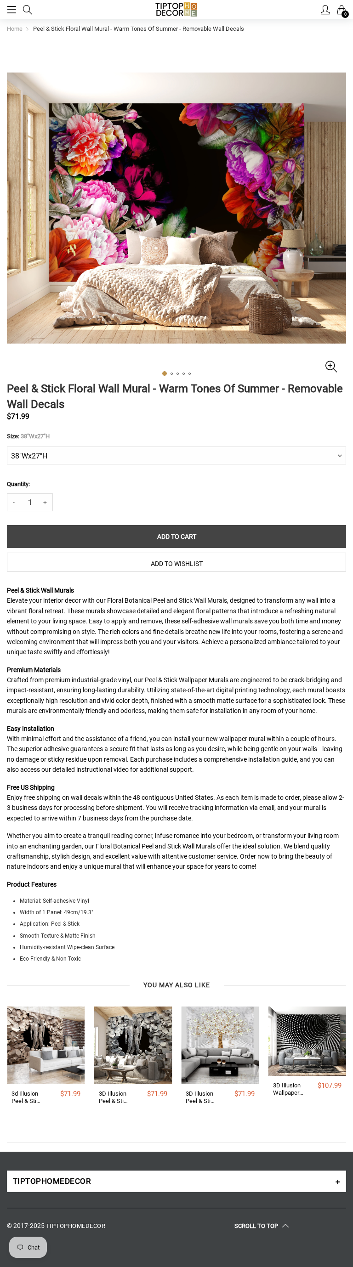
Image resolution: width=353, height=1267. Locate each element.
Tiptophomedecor (75, 1225)
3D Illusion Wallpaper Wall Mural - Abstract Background (288, 1089)
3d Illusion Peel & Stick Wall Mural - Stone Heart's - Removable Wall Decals (27, 1097)
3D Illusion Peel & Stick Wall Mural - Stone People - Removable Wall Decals (114, 1097)
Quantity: (18, 484)
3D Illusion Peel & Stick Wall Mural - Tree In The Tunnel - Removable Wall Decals (201, 1097)
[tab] (176, 1181)
